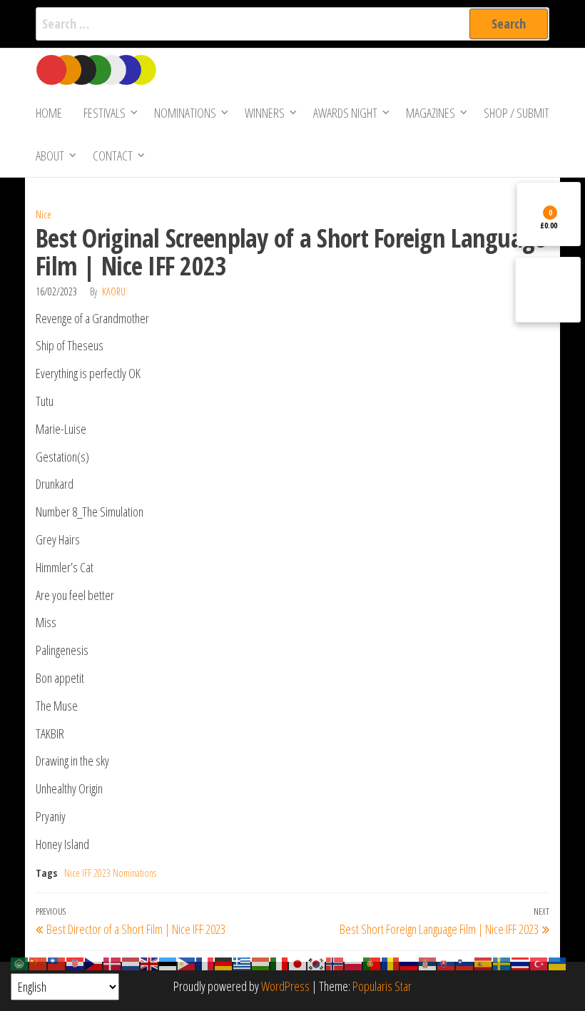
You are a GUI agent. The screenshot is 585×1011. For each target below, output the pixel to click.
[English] (150, 962)
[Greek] (242, 962)
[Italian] (279, 962)
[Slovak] (446, 962)
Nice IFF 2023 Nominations (110, 873)
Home (49, 112)
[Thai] (521, 962)
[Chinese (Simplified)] (38, 962)
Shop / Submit (516, 112)
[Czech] (94, 962)
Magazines (430, 112)
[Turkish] (539, 962)
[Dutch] (131, 962)
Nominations (185, 112)
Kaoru (114, 291)
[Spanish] (483, 962)
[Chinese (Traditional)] (57, 962)
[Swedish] (502, 962)
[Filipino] (187, 962)
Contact (113, 155)
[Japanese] (298, 962)
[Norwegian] (335, 962)
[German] (224, 962)
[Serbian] (428, 962)
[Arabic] (20, 962)
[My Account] (548, 290)
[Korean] (316, 962)
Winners (265, 112)
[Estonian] (168, 962)
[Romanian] (391, 962)
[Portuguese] (372, 962)
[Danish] (112, 962)
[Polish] (354, 962)
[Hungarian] (261, 962)
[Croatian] (75, 962)
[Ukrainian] (558, 962)
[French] (205, 962)
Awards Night (345, 112)
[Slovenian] (465, 962)
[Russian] (409, 962)
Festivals (104, 112)
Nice (43, 214)
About (50, 155)
